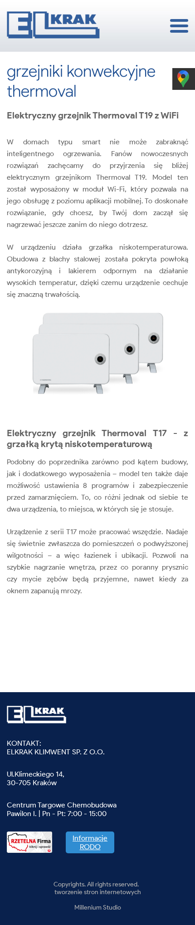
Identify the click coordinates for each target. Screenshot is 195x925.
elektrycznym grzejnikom (49, 177)
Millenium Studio (97, 907)
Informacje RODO (90, 842)
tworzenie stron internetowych (97, 892)
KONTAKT (23, 743)
